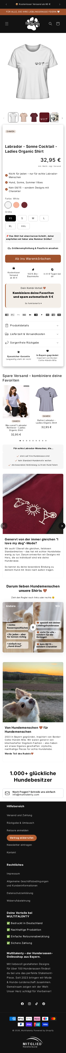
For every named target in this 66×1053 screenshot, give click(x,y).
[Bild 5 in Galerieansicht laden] (55, 117)
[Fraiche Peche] (16, 205)
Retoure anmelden (18, 830)
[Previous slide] (4, 526)
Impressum (13, 873)
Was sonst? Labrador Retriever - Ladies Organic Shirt (16, 427)
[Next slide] (62, 526)
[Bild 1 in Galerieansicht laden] (13, 117)
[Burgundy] (24, 205)
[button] (6, 23)
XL (10, 226)
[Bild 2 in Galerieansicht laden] (23, 117)
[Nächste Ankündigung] (59, 4)
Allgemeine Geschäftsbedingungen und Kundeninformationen (28, 883)
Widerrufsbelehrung (18, 900)
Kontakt (11, 852)
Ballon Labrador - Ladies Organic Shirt (46, 421)
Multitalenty (27, 1030)
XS (10, 218)
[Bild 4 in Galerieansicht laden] (44, 117)
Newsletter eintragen (19, 844)
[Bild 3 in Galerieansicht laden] (34, 117)
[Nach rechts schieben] (62, 118)
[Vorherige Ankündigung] (6, 4)
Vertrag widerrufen (22, 837)
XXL (25, 226)
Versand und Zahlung (19, 815)
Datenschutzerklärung (20, 893)
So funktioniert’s (33, 303)
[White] (8, 205)
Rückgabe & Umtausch (20, 822)
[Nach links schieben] (3, 118)
